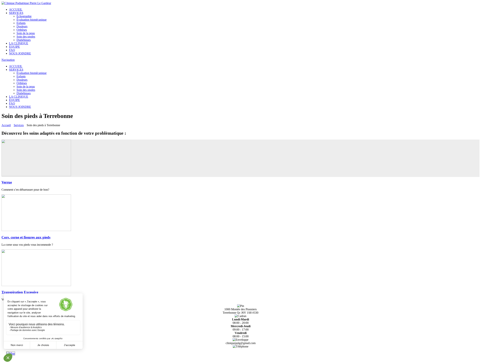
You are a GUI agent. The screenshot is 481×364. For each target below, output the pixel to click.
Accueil (6, 125)
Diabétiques (24, 40)
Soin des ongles (26, 36)
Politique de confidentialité (240, 360)
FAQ (12, 50)
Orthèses (22, 29)
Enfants (21, 23)
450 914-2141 (240, 349)
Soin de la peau (26, 33)
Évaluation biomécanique (32, 19)
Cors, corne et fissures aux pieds (26, 237)
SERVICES (16, 12)
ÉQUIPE (14, 46)
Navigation (8, 59)
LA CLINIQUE (18, 43)
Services (19, 125)
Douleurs (22, 26)
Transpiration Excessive (20, 292)
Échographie (24, 16)
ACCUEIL (15, 9)
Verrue (7, 182)
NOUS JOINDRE (20, 53)
